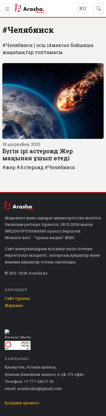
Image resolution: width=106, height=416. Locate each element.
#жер (8, 167)
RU (82, 8)
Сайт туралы (17, 298)
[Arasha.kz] (29, 9)
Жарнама (14, 305)
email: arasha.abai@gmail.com (33, 388)
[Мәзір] (7, 9)
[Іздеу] (99, 9)
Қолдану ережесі (22, 402)
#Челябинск (60, 167)
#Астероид (30, 167)
